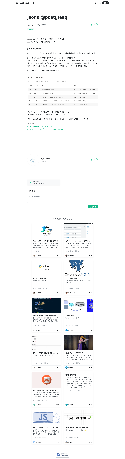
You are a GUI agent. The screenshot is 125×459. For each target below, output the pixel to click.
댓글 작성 (93, 207)
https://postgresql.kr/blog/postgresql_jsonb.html (46, 129)
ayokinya (30, 25)
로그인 (106, 3)
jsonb (31, 29)
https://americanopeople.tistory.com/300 (43, 126)
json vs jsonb (107, 35)
